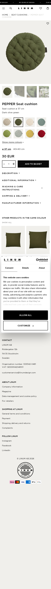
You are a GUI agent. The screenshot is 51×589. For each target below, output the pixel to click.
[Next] (46, 52)
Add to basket (33, 164)
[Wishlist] (40, 8)
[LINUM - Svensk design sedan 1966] (26, 8)
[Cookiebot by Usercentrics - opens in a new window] (36, 260)
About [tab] (42, 268)
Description (10, 173)
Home (5, 15)
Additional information (18, 180)
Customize (24, 325)
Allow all (25, 315)
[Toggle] (20, 173)
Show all (7, 222)
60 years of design (25, 2)
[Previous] (4, 52)
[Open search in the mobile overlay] (11, 8)
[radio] (7, 122)
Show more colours (12, 142)
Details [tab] (25, 268)
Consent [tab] (9, 268)
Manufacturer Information (20, 203)
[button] (3, 8)
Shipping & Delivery (15, 196)
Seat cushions (19, 15)
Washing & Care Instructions (12, 188)
